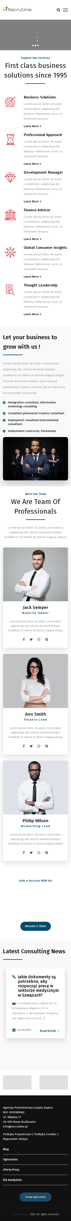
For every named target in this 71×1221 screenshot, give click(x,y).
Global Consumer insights (45, 247)
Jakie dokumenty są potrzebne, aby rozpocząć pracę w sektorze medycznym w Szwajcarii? (38, 986)
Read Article (48, 1031)
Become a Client (35, 926)
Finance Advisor (37, 210)
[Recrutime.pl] (17, 8)
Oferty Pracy (11, 1169)
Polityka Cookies (45, 1134)
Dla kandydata (12, 1180)
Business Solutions (40, 97)
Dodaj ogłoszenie (35, 1196)
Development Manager (43, 172)
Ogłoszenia (10, 1159)
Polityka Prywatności (17, 1134)
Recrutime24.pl (20, 1214)
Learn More (31, 126)
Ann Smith (35, 714)
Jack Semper (35, 607)
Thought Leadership (41, 285)
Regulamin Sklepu (15, 1139)
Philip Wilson (35, 820)
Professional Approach (43, 134)
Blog (6, 1149)
